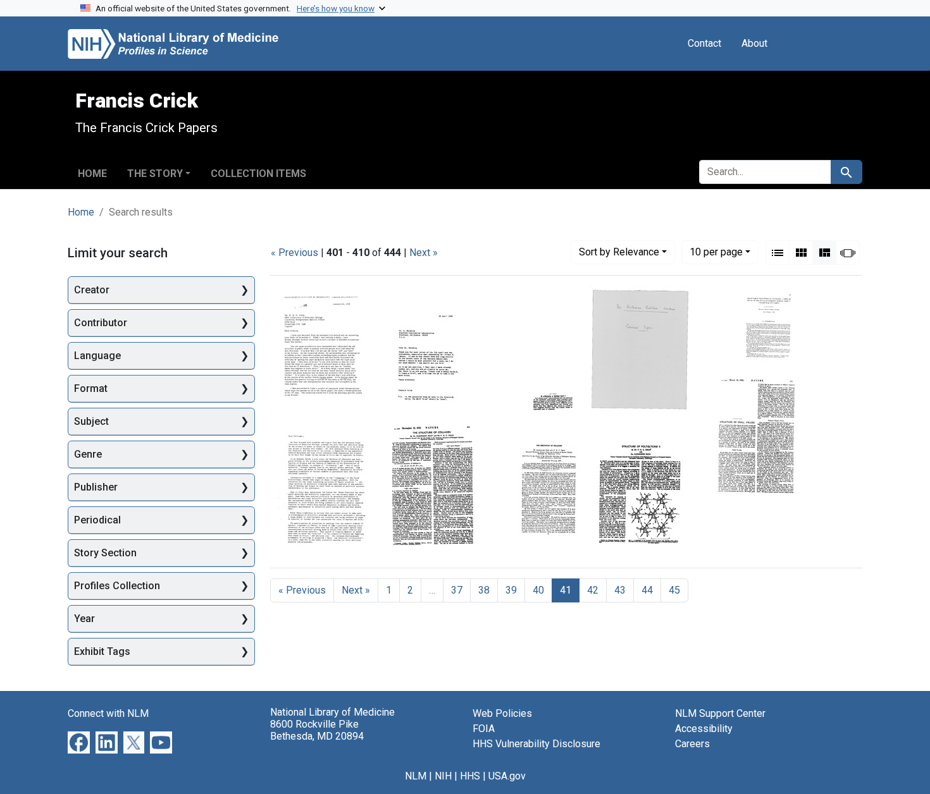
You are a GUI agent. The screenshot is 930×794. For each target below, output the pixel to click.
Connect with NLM (108, 713)
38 (484, 590)
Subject (91, 421)
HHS (470, 776)
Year (84, 619)
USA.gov (507, 776)
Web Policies (502, 713)
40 (538, 590)
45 (674, 590)
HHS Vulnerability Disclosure (536, 744)
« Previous (294, 253)
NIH (443, 776)
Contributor (100, 323)
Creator (91, 290)
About (754, 43)
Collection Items (258, 174)
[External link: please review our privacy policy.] (79, 742)
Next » (423, 253)
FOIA (484, 729)
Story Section (105, 553)
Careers (692, 744)
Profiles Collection (117, 586)
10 (716, 251)
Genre (88, 454)
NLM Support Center (720, 713)
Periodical (97, 520)
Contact (704, 43)
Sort (619, 252)
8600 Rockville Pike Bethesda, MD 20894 (317, 730)
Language (97, 356)
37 (456, 590)
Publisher (96, 487)
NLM (415, 776)
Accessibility (704, 729)
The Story (155, 174)
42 (592, 590)
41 (565, 590)
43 (620, 590)
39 (511, 590)
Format (91, 388)
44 (647, 590)
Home (92, 174)
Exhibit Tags (102, 651)
